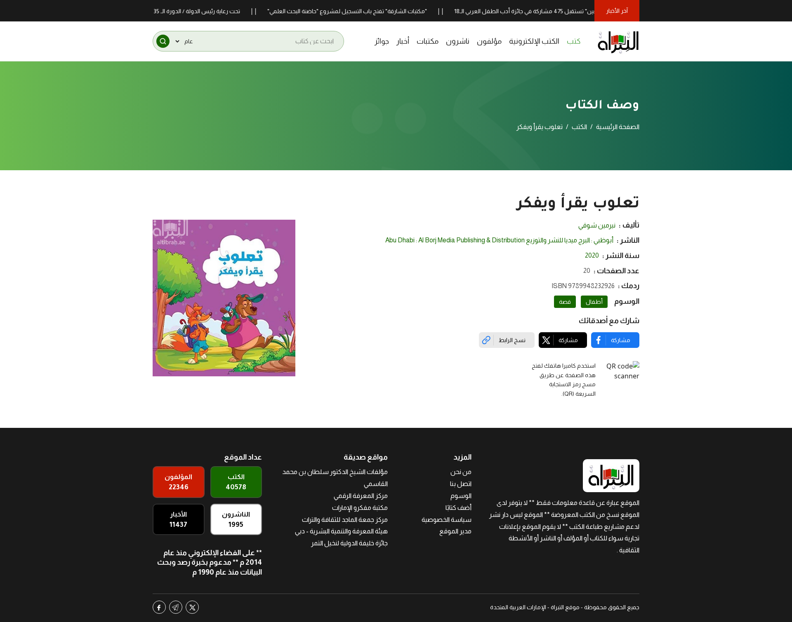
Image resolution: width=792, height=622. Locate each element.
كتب (574, 41)
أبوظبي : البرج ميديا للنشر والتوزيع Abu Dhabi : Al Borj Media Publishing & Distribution (499, 240)
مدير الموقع (455, 531)
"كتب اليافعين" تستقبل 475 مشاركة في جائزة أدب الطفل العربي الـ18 (554, 11)
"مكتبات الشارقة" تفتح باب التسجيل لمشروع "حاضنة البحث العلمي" (364, 11)
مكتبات (427, 41)
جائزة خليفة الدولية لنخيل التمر (349, 543)
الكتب (579, 126)
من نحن (460, 471)
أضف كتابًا (458, 507)
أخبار (402, 41)
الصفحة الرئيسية (617, 126)
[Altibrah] (618, 41)
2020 (592, 255)
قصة (565, 301)
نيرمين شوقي (596, 225)
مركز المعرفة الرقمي (361, 495)
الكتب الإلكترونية (534, 41)
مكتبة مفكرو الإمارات (360, 507)
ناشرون (457, 41)
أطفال (594, 301)
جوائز (382, 41)
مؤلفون (489, 41)
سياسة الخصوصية (446, 519)
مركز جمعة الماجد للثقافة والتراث (345, 519)
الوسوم (460, 495)
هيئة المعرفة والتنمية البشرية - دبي (341, 531)
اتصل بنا (460, 483)
